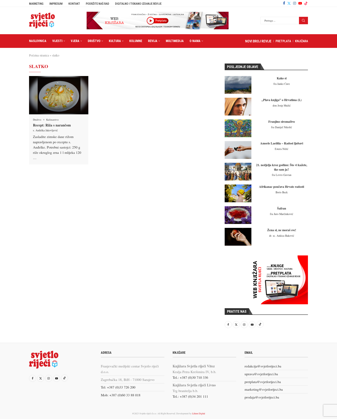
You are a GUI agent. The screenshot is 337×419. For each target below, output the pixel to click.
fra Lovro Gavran (281, 175)
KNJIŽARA (301, 41)
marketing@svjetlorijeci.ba (264, 389)
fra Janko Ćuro (281, 84)
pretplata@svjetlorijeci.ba (263, 381)
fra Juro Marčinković (281, 214)
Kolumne (135, 41)
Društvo (94, 41)
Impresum (56, 3)
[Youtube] (300, 3)
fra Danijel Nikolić (281, 127)
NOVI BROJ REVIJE (258, 41)
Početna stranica (39, 55)
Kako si (281, 78)
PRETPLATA (283, 41)
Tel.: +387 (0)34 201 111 (190, 396)
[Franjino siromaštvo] (238, 128)
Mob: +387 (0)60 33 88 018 (120, 395)
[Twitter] (289, 3)
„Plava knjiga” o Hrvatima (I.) (282, 100)
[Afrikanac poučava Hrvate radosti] (238, 193)
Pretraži (303, 20)
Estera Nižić (281, 149)
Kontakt (74, 3)
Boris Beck (282, 192)
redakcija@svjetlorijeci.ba (263, 366)
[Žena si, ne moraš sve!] (238, 237)
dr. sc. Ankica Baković (281, 235)
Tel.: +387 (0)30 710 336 (190, 377)
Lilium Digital (198, 413)
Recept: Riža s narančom (52, 125)
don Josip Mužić (282, 105)
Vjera (75, 41)
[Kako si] (238, 85)
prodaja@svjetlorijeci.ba (262, 397)
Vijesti (57, 41)
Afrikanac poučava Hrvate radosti (281, 186)
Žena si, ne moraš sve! (281, 230)
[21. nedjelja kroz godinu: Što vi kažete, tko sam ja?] (238, 172)
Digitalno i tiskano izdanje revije (138, 3)
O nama (195, 41)
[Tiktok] (306, 3)
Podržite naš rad (97, 3)
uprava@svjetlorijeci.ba (261, 374)
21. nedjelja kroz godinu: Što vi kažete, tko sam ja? (281, 167)
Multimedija (175, 41)
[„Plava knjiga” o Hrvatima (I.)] (238, 106)
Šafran (281, 208)
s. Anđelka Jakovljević (45, 130)
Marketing (36, 3)
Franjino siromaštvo (281, 121)
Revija (152, 41)
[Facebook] (284, 3)
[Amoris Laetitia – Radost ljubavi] (238, 150)
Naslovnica (37, 41)
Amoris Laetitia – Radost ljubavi (281, 143)
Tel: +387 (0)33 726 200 (118, 387)
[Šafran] (238, 215)
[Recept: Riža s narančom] (58, 95)
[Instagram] (294, 3)
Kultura (115, 41)
